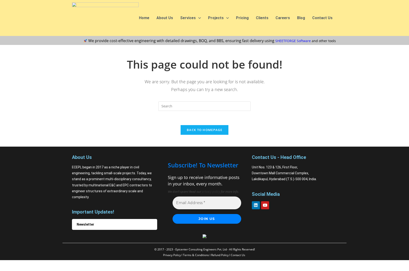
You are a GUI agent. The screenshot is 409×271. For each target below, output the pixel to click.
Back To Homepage (204, 130)
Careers (283, 18)
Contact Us (322, 18)
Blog (301, 18)
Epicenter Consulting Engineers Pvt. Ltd (201, 249)
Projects (216, 18)
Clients (262, 18)
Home (144, 18)
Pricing (242, 18)
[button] (190, 18)
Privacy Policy (172, 255)
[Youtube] (265, 205)
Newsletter (85, 224)
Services (188, 18)
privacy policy (211, 191)
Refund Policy (220, 255)
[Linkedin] (256, 205)
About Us (164, 18)
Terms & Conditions (196, 255)
